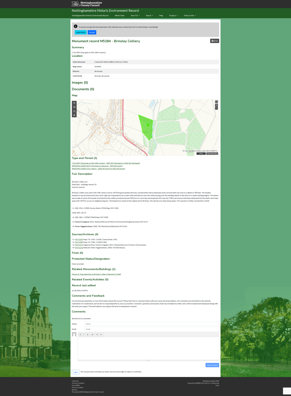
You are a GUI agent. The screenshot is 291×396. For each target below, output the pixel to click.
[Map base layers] (74, 107)
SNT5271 (79, 245)
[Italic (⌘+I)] (84, 334)
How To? (134, 15)
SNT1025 (79, 239)
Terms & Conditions (78, 383)
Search (149, 15)
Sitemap (74, 390)
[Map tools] (74, 115)
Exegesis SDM (214, 381)
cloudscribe (215, 383)
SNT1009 (79, 242)
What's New (119, 15)
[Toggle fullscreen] (216, 101)
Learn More (80, 32)
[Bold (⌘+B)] (80, 334)
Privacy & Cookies (77, 387)
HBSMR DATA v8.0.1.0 (202, 383)
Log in (217, 385)
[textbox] (148, 348)
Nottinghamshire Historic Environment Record (90, 15)
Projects (172, 15)
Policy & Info (189, 15)
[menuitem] (120, 15)
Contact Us (75, 381)
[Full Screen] (97, 334)
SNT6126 (79, 247)
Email (74, 329)
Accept (92, 32)
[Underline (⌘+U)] (88, 334)
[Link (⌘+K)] (92, 334)
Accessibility (76, 385)
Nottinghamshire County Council (93, 392)
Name (74, 324)
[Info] (74, 111)
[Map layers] (74, 103)
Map (161, 15)
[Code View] (101, 334)
